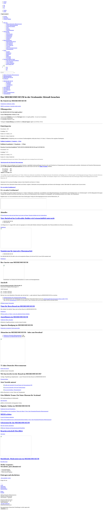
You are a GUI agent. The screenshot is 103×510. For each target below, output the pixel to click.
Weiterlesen (3, 227)
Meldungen (8, 53)
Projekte (8, 32)
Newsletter (8, 58)
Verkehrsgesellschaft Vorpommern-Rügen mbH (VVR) (55, 298)
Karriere (8, 29)
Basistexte (8, 54)
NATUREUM (9, 44)
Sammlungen (9, 36)
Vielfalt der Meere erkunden (7, 319)
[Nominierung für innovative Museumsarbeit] (16, 248)
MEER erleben (6, 414)
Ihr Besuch (5, 78)
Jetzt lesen (3, 434)
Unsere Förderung (10, 63)
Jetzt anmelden (4, 478)
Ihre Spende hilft (10, 64)
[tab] (51, 141)
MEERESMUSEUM (11, 41)
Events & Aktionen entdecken (7, 417)
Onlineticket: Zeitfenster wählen (8, 103)
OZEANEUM (9, 42)
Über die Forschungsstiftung (12, 60)
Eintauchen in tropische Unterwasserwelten (10, 328)
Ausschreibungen (10, 30)
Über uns (5, 22)
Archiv (9, 478)
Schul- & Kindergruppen (11, 47)
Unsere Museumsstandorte (12, 25)
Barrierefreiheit (4, 489)
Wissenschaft (6, 31)
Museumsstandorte (7, 40)
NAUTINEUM (9, 45)
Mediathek (8, 56)
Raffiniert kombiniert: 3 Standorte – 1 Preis (11, 141)
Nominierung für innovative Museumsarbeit (16, 251)
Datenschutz (3, 487)
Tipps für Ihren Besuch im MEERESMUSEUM (18, 306)
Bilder (7, 55)
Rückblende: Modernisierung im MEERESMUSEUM (20, 459)
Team (7, 27)
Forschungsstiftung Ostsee (9, 59)
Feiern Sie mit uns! (5, 368)
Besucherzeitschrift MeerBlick (12, 431)
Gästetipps (8, 83)
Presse (4, 50)
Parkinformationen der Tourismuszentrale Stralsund (14, 297)
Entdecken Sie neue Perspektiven (8, 409)
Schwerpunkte (9, 34)
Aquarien (8, 86)
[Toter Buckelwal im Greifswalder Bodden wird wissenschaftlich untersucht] (24, 215)
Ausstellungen (9, 84)
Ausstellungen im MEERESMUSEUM (14, 317)
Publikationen (9, 35)
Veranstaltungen (9, 49)
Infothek (8, 39)
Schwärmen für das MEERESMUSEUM (15, 423)
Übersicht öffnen (4, 379)
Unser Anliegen (9, 61)
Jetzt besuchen (4, 400)
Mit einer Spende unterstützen (7, 425)
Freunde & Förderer (10, 26)
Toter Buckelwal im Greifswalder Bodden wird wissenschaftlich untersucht (27, 218)
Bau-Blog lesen (4, 461)
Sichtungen (8, 37)
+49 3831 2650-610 (5, 503)
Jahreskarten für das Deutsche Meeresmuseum (12, 162)
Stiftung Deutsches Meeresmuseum (14, 24)
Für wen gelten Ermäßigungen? (8, 187)
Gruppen (8, 46)
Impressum (3, 486)
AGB (2, 485)
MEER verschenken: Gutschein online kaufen (11, 106)
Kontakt (8, 51)
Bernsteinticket (13, 300)
